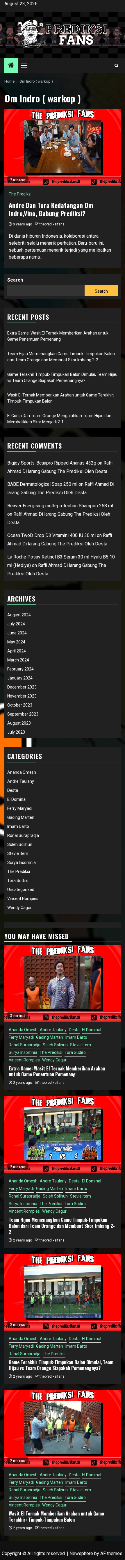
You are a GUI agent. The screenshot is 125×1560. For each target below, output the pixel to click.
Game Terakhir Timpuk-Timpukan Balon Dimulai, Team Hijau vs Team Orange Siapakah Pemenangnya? (61, 1365)
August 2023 (19, 723)
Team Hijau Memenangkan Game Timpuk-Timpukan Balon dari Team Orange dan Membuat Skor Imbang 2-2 (62, 1225)
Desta (12, 790)
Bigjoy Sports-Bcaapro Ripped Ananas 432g (51, 463)
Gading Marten (20, 817)
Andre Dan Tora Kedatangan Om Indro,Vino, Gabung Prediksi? (51, 209)
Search (15, 280)
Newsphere (81, 1553)
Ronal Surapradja (23, 835)
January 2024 (20, 678)
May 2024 (16, 642)
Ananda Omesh (21, 772)
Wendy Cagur (19, 907)
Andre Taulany (20, 781)
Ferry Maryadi (19, 808)
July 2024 (16, 624)
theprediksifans (52, 224)
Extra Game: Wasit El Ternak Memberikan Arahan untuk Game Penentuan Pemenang (57, 1071)
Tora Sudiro (17, 880)
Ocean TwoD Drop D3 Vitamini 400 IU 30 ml (51, 535)
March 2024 (18, 660)
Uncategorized (20, 889)
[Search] (116, 65)
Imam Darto (18, 826)
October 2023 (19, 705)
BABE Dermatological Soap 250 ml (42, 484)
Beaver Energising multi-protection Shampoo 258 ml (60, 505)
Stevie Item (17, 853)
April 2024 (16, 651)
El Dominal (16, 799)
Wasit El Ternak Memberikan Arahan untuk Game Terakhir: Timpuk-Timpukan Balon (56, 1516)
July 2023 (16, 732)
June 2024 (17, 633)
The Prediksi (20, 194)
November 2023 (22, 696)
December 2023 (22, 687)
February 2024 (20, 669)
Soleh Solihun (19, 844)
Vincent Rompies (22, 898)
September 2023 (22, 714)
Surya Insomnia (21, 862)
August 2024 (19, 615)
